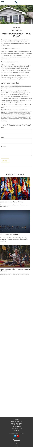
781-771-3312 (18, 421)
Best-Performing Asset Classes (12, 202)
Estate (16, 445)
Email (2, 137)
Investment (16, 444)
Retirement (16, 442)
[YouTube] (18, 436)
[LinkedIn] (15, 436)
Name (2, 127)
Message (3, 146)
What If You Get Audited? (9, 235)
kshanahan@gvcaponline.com (16, 433)
